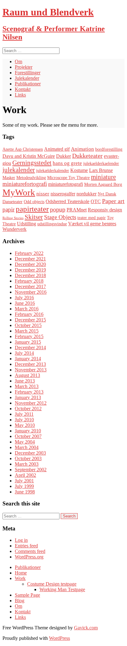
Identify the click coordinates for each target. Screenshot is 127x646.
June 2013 (25, 380)
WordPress (59, 638)
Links (20, 94)
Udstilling (26, 223)
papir (8, 209)
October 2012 (28, 408)
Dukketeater (87, 155)
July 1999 (24, 486)
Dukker (63, 156)
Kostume (79, 170)
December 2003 (30, 453)
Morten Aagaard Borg (103, 184)
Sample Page (27, 595)
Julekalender (27, 78)
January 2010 (28, 430)
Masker (8, 177)
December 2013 (30, 364)
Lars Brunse (101, 170)
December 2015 (30, 319)
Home (21, 572)
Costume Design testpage (51, 584)
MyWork (18, 192)
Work (20, 578)
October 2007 (28, 436)
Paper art (113, 201)
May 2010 (25, 425)
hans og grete (67, 163)
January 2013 (28, 397)
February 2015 (29, 336)
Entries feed (26, 545)
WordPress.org (29, 556)
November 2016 (31, 292)
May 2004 (25, 441)
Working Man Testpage (62, 589)
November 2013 (31, 369)
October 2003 (28, 458)
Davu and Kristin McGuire (28, 156)
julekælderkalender (52, 170)
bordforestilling (108, 149)
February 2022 (29, 253)
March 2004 (27, 447)
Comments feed (30, 551)
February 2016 (29, 314)
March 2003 (27, 464)
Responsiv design (105, 209)
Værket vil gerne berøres (92, 223)
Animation (82, 149)
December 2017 (30, 286)
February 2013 (29, 392)
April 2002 (25, 475)
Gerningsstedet (31, 162)
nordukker (86, 193)
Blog (19, 600)
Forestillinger (27, 72)
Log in (21, 540)
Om (18, 61)
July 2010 (24, 419)
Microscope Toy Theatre (68, 177)
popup (57, 209)
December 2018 (30, 275)
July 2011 (24, 414)
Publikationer (28, 83)
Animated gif (57, 149)
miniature (103, 177)
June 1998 (25, 491)
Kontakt (23, 89)
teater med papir (91, 217)
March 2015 (27, 330)
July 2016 (24, 297)
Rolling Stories (12, 218)
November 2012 (31, 403)
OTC (96, 201)
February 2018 (29, 281)
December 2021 (30, 258)
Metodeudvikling (31, 177)
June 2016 (25, 303)
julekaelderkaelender (101, 163)
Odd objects (34, 201)
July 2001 (24, 480)
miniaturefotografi (65, 184)
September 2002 (31, 469)
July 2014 (24, 353)
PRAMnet (77, 209)
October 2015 (28, 325)
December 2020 (30, 264)
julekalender (18, 169)
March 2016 (27, 308)
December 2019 (30, 269)
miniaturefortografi (24, 184)
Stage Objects (60, 217)
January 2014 (28, 358)
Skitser (34, 217)
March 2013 (27, 386)
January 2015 (28, 342)
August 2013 (27, 375)
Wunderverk (14, 229)
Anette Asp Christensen (22, 149)
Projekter (23, 67)
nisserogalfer (63, 193)
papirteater (32, 209)
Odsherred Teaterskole (67, 201)
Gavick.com (86, 627)
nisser (42, 194)
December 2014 (30, 347)
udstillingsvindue (52, 224)
